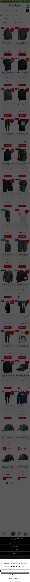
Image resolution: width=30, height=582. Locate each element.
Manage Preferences (14, 578)
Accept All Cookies (15, 571)
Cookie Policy (23, 566)
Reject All (14, 574)
